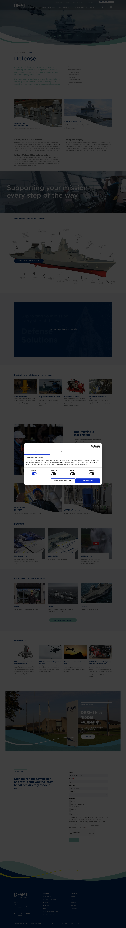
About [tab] (89, 452)
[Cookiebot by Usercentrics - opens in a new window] (92, 446)
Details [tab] (63, 452)
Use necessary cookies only (62, 480)
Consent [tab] (37, 452)
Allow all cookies (87, 480)
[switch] (52, 473)
